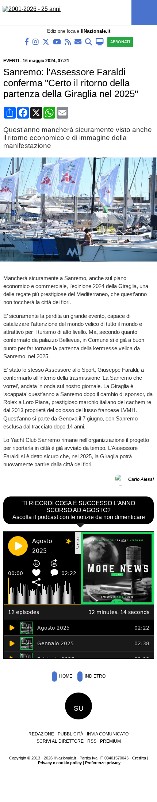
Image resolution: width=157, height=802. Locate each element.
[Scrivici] (77, 41)
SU (79, 708)
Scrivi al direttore (60, 741)
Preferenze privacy (102, 763)
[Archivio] (88, 41)
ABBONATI (120, 42)
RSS (91, 741)
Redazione (41, 734)
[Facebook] (26, 41)
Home (65, 676)
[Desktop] (100, 41)
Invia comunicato (108, 734)
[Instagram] (35, 41)
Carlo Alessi (141, 479)
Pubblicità (70, 734)
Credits (139, 758)
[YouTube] (57, 41)
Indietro (95, 676)
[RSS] (68, 41)
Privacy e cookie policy (60, 763)
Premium (110, 741)
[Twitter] (45, 41)
